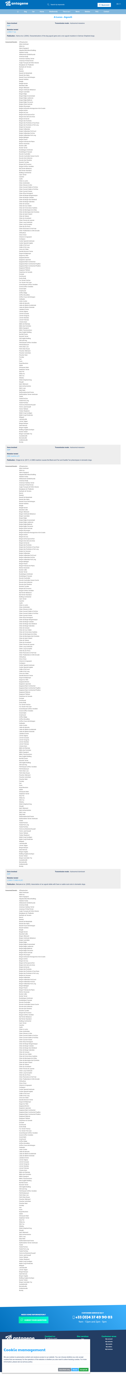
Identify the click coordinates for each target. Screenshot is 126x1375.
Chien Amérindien (24, 183)
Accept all (83, 1370)
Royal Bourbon (23, 363)
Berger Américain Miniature (27, 90)
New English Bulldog (25, 332)
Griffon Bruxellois (24, 295)
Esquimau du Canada (25, 272)
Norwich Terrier (23, 336)
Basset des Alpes (24, 75)
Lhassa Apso (23, 322)
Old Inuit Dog (23, 340)
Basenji (21, 71)
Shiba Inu (22, 373)
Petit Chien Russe (24, 349)
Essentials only (64, 1370)
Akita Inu (22, 46)
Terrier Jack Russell (25, 407)
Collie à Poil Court (24, 245)
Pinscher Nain (23, 355)
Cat (33, 12)
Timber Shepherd (24, 411)
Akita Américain (24, 44)
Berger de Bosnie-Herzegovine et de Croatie (32, 108)
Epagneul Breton (24, 257)
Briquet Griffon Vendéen (26, 166)
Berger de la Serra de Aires (27, 116)
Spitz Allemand (23, 384)
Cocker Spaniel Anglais (26, 243)
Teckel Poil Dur (23, 398)
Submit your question (35, 1320)
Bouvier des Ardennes (25, 158)
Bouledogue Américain (26, 150)
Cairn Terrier (22, 174)
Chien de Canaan (24, 203)
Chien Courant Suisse (25, 191)
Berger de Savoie (24, 119)
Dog (25, 12)
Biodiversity (53, 12)
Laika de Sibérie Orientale (26, 307)
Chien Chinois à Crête (25, 185)
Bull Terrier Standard (25, 170)
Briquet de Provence (25, 164)
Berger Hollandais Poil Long (27, 135)
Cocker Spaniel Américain (26, 241)
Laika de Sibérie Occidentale (27, 305)
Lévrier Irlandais (24, 317)
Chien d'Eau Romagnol (26, 193)
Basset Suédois (23, 79)
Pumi (20, 361)
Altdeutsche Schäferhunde (27, 54)
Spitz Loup (22, 388)
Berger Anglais (23, 427)
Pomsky (21, 357)
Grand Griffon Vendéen (26, 286)
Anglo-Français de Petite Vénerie (29, 63)
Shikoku (21, 378)
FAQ (96, 12)
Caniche (21, 177)
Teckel (21, 396)
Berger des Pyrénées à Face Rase (29, 123)
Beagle (21, 81)
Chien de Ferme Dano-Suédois (28, 208)
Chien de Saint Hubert (25, 214)
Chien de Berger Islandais (26, 201)
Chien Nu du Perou (24, 226)
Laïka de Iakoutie (24, 303)
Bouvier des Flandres (25, 160)
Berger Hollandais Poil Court (27, 131)
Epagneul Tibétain (24, 270)
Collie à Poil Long (24, 247)
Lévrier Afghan (23, 311)
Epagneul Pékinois (24, 268)
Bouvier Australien (24, 154)
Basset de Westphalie (25, 73)
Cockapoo (22, 239)
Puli (20, 359)
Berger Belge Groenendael (27, 96)
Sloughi (21, 382)
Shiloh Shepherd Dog (25, 380)
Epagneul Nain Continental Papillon (30, 264)
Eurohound (22, 276)
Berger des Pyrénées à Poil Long (29, 125)
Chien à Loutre (23, 181)
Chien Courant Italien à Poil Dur (28, 187)
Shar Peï (21, 371)
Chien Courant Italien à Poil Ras (28, 189)
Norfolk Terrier (23, 334)
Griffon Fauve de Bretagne (27, 297)
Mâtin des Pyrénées (25, 326)
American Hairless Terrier (26, 58)
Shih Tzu (21, 376)
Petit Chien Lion (24, 347)
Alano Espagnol (24, 48)
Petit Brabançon (24, 344)
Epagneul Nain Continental (27, 262)
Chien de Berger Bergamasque (28, 195)
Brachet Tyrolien (24, 162)
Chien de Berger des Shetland (28, 199)
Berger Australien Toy (25, 434)
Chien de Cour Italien (25, 206)
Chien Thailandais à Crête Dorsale (29, 230)
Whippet (21, 417)
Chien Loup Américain (25, 222)
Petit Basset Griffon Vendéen (28, 342)
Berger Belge (23, 94)
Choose (75, 1370)
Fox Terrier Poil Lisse (25, 282)
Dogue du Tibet (23, 255)
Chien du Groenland (25, 218)
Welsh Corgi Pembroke (26, 415)
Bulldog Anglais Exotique (26, 429)
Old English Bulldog (25, 338)
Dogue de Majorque (25, 253)
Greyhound (22, 291)
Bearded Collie (23, 85)
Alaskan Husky (23, 52)
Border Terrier (23, 148)
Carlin (21, 179)
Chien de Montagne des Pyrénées (29, 212)
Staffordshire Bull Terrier (26, 392)
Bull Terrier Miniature (25, 168)
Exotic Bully (22, 278)
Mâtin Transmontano (25, 330)
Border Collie (23, 145)
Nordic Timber (23, 431)
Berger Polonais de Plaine (27, 141)
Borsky (21, 442)
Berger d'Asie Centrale (25, 104)
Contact (106, 12)
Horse (42, 12)
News (78, 12)
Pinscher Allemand (24, 351)
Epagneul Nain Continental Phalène (30, 266)
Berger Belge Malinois (25, 100)
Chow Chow (22, 235)
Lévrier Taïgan (23, 421)
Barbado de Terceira (25, 67)
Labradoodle (23, 419)
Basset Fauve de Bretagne (27, 77)
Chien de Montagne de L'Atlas (28, 210)
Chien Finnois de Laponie (26, 220)
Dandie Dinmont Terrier (26, 251)
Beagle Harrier (23, 83)
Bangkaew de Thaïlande (26, 65)
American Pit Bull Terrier (26, 60)
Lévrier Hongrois (24, 315)
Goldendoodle (23, 440)
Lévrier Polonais (24, 320)
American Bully (23, 56)
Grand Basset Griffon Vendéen (28, 284)
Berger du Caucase (25, 127)
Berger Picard (23, 139)
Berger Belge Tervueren (26, 102)
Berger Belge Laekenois (26, 98)
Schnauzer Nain (24, 367)
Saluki (21, 365)
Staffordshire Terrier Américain (28, 394)
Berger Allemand (24, 87)
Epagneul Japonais (25, 259)
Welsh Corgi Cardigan (25, 413)
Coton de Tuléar (24, 249)
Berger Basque (23, 423)
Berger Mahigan (24, 137)
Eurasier (21, 274)
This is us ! (66, 12)
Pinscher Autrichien (25, 353)
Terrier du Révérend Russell (27, 405)
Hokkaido (22, 299)
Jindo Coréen (23, 301)
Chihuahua (22, 233)
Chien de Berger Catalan (26, 197)
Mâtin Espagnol (24, 328)
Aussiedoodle (23, 436)
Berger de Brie (23, 110)
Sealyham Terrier (24, 369)
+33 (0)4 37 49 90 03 (93, 1316)
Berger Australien (24, 92)
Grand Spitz (22, 288)
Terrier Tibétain (23, 409)
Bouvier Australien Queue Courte (29, 156)
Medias (87, 12)
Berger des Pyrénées (25, 121)
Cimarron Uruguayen (25, 237)
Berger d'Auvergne (24, 106)
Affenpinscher (23, 42)
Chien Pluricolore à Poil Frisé (27, 228)
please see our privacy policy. (23, 1362)
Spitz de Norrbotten (25, 386)
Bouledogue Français (25, 152)
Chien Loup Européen (25, 224)
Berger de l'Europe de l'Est (27, 114)
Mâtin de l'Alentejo (24, 324)
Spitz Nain (22, 390)
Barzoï (21, 69)
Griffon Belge (23, 293)
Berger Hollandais (24, 129)
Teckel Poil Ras (23, 402)
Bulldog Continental (25, 172)
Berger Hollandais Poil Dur (27, 133)
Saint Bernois (23, 425)
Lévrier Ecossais (24, 313)
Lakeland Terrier (24, 309)
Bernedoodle (23, 438)
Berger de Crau (23, 112)
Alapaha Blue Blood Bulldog (27, 50)
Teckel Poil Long (24, 400)
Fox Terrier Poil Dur (25, 280)
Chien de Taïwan (24, 216)
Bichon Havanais (24, 143)
